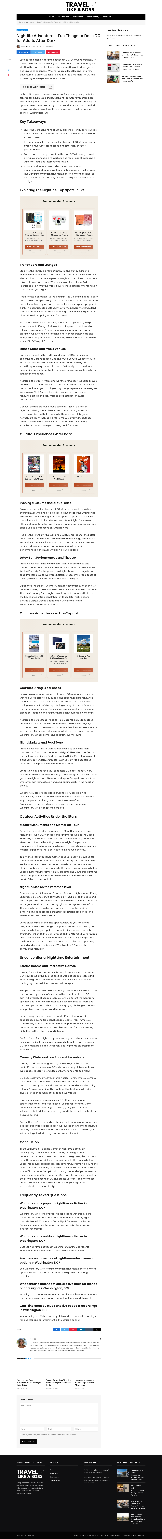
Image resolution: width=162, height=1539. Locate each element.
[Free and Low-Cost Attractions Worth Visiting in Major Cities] (30, 1370)
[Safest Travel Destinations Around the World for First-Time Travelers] (123, 1517)
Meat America (83, 477)
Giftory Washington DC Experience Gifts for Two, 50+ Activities (58, 659)
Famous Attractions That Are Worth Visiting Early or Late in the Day (58, 1382)
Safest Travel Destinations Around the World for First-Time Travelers (138, 1519)
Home (51, 17)
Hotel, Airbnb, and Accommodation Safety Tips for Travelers (137, 1490)
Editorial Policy (116, 1535)
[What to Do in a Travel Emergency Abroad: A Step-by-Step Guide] (123, 1472)
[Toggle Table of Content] (49, 87)
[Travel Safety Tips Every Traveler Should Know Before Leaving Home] (113, 67)
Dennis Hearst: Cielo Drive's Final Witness (34, 478)
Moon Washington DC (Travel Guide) (34, 657)
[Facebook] (9, 65)
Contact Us (92, 1535)
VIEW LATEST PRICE (34, 247)
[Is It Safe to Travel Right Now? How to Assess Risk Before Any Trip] (113, 79)
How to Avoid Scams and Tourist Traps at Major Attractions (85, 1382)
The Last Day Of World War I (59, 478)
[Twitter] (9, 70)
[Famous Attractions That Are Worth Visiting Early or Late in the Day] (59, 1370)
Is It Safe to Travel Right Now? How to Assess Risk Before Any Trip (132, 78)
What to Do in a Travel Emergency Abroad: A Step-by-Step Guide (137, 1475)
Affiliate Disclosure (139, 1535)
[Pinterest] (9, 75)
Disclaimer (126, 1535)
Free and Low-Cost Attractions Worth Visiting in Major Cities (29, 1382)
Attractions (78, 17)
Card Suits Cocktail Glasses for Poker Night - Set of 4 (58, 235)
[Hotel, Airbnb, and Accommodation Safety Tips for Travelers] (123, 1488)
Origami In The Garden (83, 657)
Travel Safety (93, 17)
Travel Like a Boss (28, 1535)
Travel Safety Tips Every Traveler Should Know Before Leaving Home (131, 66)
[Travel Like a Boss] (81, 7)
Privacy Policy (103, 1535)
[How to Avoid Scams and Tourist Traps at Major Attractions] (88, 1370)
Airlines (52, 1470)
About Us (107, 17)
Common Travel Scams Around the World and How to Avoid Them (132, 55)
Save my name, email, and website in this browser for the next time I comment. (49, 1435)
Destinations (63, 17)
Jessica (25, 46)
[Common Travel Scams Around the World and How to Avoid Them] (113, 55)
